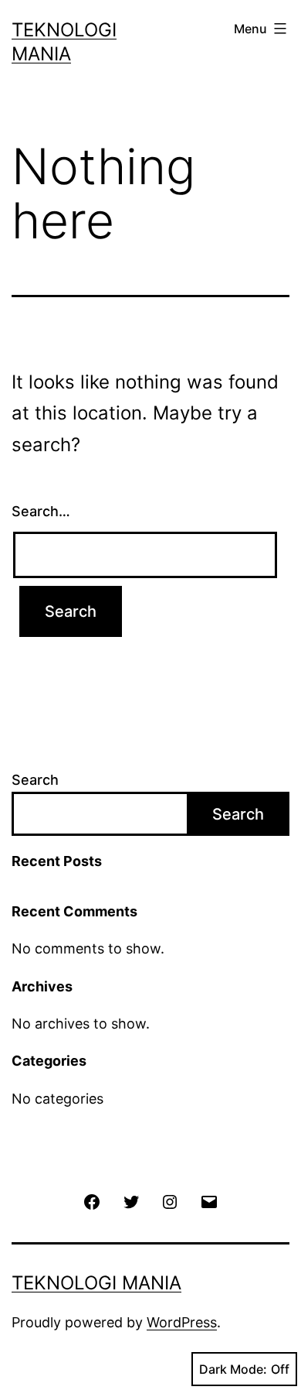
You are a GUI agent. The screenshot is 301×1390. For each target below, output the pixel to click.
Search (35, 780)
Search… (41, 511)
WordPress (182, 1322)
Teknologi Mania (96, 1283)
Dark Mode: (233, 1369)
